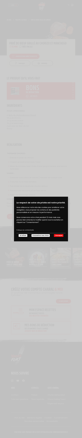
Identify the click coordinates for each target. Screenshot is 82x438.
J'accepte (58, 235)
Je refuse (23, 235)
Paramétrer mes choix (40, 235)
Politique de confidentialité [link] (25, 230)
